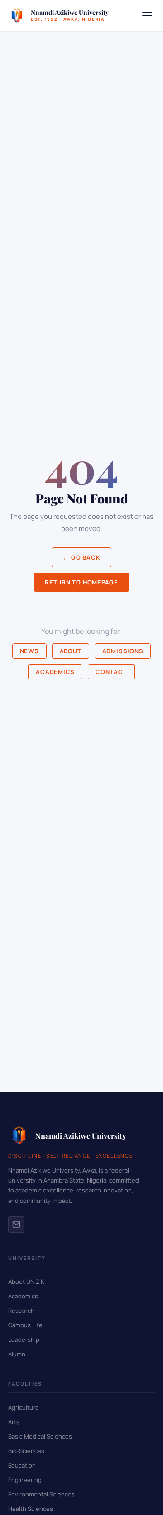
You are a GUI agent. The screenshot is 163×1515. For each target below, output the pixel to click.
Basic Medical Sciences (40, 1436)
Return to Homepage (81, 582)
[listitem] (16, 1224)
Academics (55, 672)
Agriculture (23, 1407)
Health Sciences (30, 1509)
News (29, 651)
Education (22, 1465)
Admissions (123, 651)
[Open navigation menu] (147, 15)
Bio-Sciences (26, 1451)
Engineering (25, 1480)
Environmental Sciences (41, 1494)
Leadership (23, 1339)
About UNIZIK (26, 1282)
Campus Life (25, 1325)
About (71, 651)
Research (21, 1310)
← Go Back (81, 557)
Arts (13, 1422)
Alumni (17, 1354)
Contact (111, 672)
